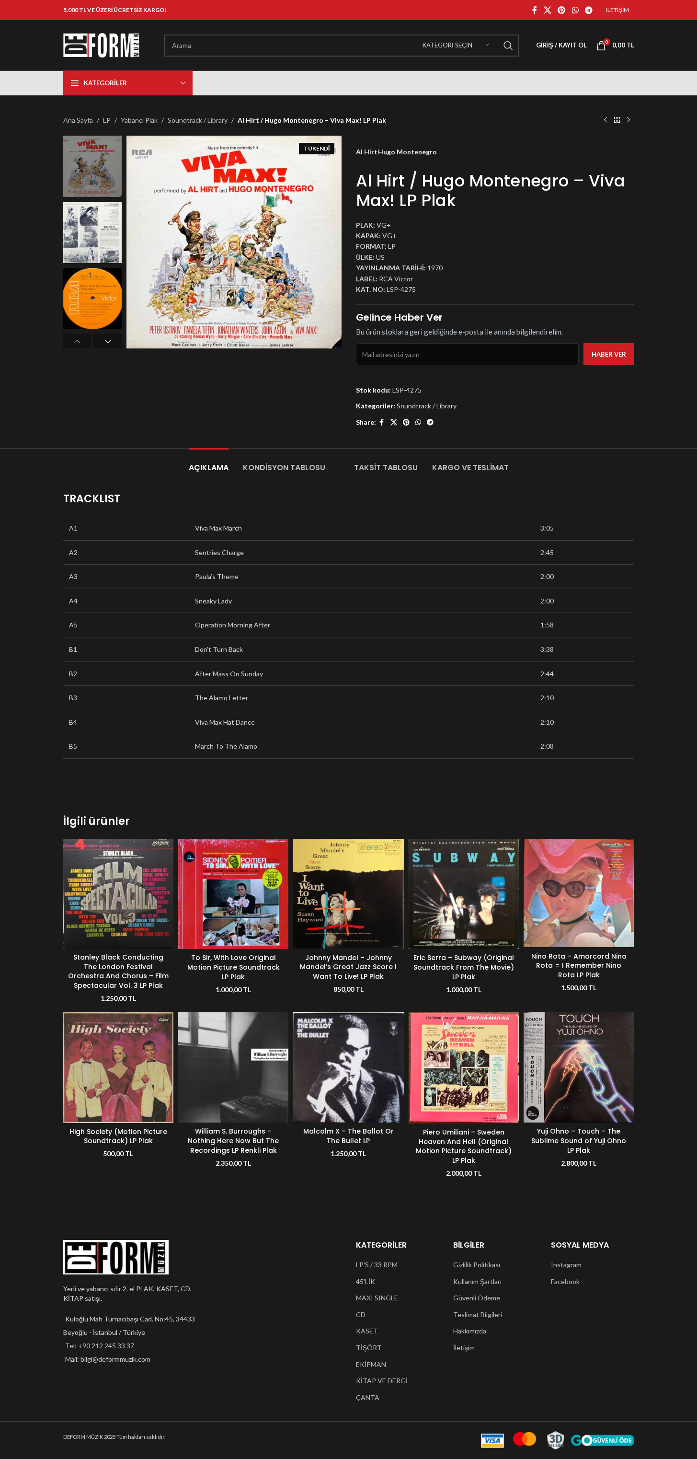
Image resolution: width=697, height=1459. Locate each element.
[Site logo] (101, 44)
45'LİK (365, 1281)
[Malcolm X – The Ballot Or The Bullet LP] (348, 1067)
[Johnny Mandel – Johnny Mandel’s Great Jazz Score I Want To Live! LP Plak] (348, 894)
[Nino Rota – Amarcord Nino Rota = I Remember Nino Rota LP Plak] (579, 893)
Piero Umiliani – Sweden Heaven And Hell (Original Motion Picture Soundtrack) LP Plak (464, 1146)
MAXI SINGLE (377, 1298)
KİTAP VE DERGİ (382, 1381)
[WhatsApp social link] (575, 10)
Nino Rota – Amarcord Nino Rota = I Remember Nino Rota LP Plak (579, 965)
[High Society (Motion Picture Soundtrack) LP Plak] (118, 1067)
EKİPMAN (371, 1364)
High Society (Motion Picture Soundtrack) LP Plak (118, 1136)
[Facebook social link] (534, 10)
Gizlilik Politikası (476, 1265)
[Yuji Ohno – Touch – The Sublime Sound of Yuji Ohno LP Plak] (579, 1067)
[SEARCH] (508, 46)
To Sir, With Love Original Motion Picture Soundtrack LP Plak (233, 967)
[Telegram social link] (588, 10)
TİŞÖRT (369, 1347)
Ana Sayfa (78, 120)
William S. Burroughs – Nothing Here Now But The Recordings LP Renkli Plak (233, 1140)
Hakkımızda (469, 1331)
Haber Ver (609, 354)
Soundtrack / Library (198, 120)
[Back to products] (617, 120)
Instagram (566, 1265)
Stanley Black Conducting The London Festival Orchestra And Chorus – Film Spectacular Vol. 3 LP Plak (118, 971)
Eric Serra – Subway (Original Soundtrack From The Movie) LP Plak (463, 967)
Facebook (565, 1281)
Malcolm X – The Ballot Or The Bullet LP (348, 1136)
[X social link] (547, 10)
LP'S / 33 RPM (377, 1265)
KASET (367, 1331)
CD (361, 1314)
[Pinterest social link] (562, 10)
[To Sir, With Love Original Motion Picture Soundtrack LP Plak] (233, 894)
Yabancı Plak (139, 120)
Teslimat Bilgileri (477, 1314)
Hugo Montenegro (407, 152)
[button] (77, 341)
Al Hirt (366, 152)
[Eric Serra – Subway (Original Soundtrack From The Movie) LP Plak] (464, 894)
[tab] (209, 462)
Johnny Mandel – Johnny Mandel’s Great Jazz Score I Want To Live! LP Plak (348, 967)
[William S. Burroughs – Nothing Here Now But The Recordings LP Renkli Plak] (233, 1067)
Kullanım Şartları (477, 1281)
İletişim (464, 1347)
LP (107, 120)
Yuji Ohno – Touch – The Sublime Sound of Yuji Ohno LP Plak (578, 1140)
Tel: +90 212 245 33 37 (99, 1346)
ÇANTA (367, 1397)
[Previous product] (605, 120)
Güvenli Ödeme (476, 1298)
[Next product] (628, 120)
